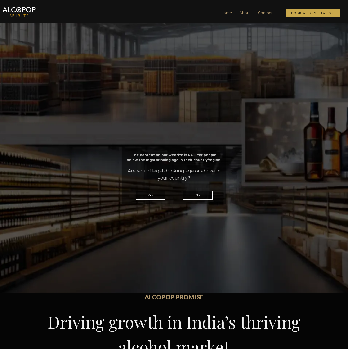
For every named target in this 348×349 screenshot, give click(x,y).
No (198, 195)
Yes (150, 195)
